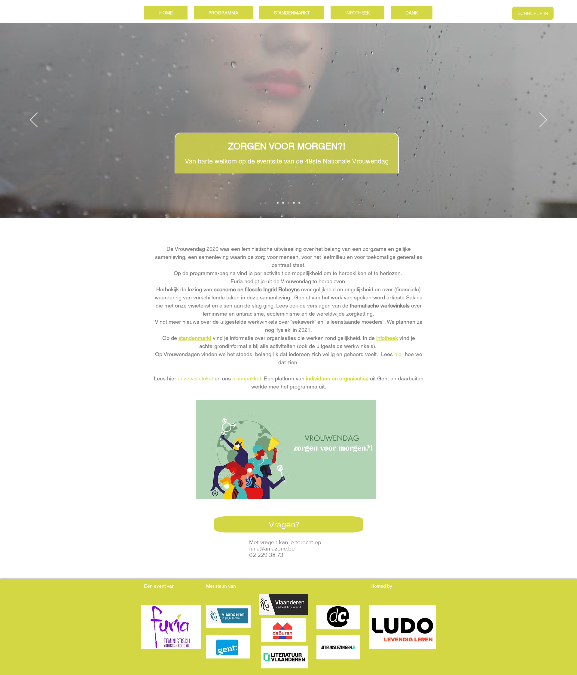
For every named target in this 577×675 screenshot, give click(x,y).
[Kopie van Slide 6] (299, 203)
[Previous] (34, 120)
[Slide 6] (294, 203)
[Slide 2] (283, 203)
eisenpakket (246, 378)
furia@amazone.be (272, 548)
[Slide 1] (278, 203)
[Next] (543, 120)
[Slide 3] (288, 203)
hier (398, 354)
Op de (186, 338)
